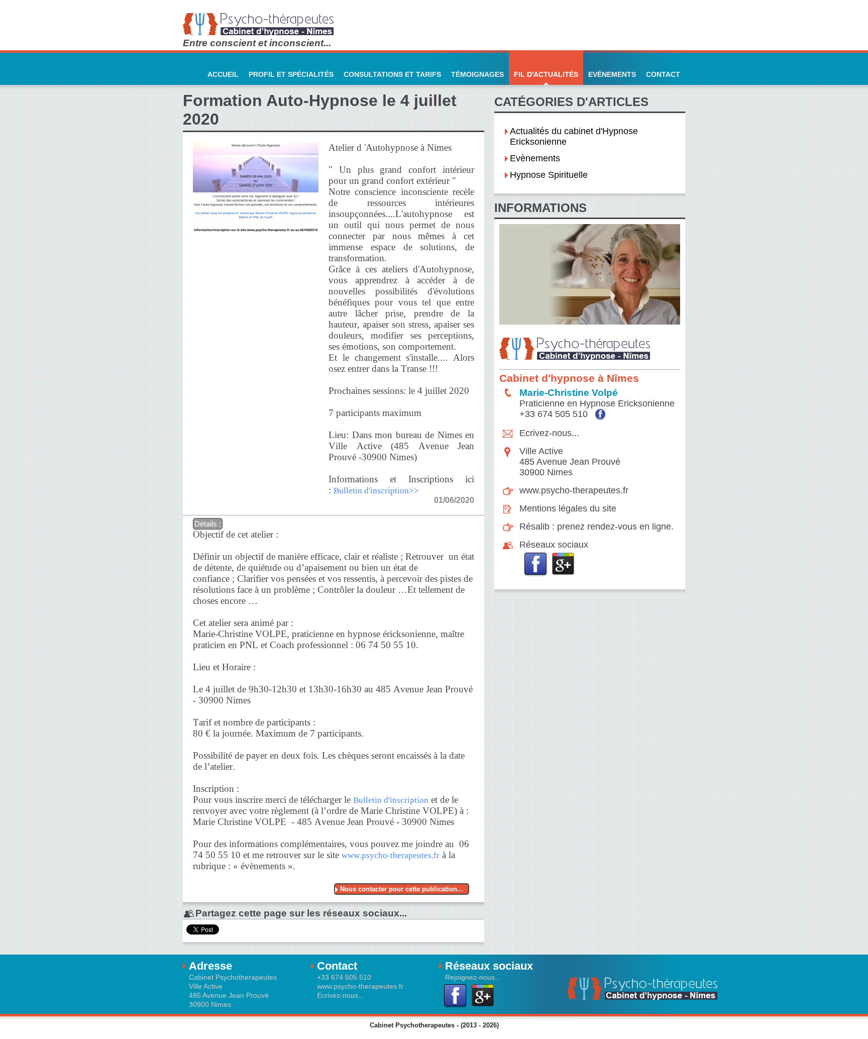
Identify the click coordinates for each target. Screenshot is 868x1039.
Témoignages (477, 74)
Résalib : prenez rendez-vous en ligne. (596, 527)
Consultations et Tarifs (392, 74)
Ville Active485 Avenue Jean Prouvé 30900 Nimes (569, 461)
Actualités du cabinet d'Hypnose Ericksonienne (574, 136)
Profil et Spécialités (291, 74)
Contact (663, 74)
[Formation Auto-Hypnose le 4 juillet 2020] (256, 137)
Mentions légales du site (567, 508)
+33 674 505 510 (554, 414)
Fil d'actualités (546, 74)
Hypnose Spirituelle (549, 175)
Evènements (535, 158)
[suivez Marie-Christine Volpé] (600, 415)
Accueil (223, 74)
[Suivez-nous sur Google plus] (563, 565)
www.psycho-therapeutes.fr (573, 490)
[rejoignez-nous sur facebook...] (535, 565)
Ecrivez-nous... (549, 433)
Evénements (612, 74)
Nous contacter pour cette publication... (401, 889)
